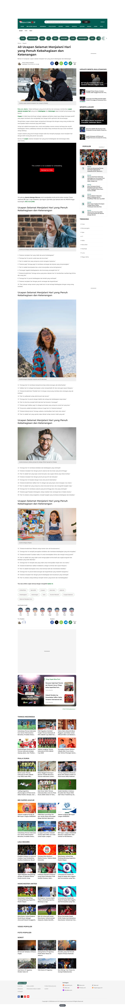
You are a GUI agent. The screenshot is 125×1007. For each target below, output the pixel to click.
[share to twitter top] (56, 63)
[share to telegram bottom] (66, 622)
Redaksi (20, 988)
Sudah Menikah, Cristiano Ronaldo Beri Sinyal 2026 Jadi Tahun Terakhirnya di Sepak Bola (66, 792)
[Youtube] (28, 996)
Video (95, 26)
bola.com (54, 1001)
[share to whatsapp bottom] (61, 622)
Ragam (89, 26)
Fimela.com (82, 987)
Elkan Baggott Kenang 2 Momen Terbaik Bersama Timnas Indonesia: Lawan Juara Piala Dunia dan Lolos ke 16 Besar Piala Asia (46, 774)
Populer (87, 146)
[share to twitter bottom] (56, 622)
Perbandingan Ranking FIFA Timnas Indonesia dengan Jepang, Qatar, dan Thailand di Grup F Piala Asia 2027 (26, 751)
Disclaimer (30, 986)
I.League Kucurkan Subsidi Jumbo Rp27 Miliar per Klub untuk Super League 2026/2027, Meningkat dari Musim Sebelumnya (46, 834)
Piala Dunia (52, 26)
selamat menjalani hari (24, 111)
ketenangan (51, 111)
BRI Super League (32, 26)
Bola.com (81, 985)
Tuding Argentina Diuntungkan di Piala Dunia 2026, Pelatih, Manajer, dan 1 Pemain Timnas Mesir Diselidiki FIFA (26, 792)
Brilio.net (67, 987)
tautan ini (50, 584)
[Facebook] (19, 997)
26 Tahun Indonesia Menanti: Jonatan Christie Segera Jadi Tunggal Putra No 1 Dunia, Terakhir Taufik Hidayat (92, 84)
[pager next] (106, 38)
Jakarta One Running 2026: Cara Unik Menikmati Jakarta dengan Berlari (95, 213)
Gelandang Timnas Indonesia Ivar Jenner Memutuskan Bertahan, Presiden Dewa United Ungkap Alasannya (27, 732)
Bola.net (96, 985)
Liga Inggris (23, 842)
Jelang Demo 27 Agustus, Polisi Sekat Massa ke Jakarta (46, 953)
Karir (46, 988)
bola (27, 22)
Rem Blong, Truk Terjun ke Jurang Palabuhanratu (66, 971)
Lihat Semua (101, 147)
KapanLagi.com (98, 987)
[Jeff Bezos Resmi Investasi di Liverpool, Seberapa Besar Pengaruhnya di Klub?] (93, 117)
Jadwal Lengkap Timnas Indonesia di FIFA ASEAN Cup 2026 (45, 751)
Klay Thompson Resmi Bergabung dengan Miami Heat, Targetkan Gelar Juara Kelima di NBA (95, 188)
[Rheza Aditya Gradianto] (20, 63)
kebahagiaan (41, 111)
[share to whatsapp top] (61, 63)
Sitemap (20, 991)
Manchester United (27, 884)
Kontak (20, 986)
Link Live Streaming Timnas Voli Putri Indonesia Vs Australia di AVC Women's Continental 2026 (95, 170)
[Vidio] (25, 997)
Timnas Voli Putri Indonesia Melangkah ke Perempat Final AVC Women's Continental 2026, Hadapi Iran (96, 179)
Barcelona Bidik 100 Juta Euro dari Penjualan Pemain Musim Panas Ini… (96, 129)
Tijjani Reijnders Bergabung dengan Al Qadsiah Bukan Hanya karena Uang (26, 876)
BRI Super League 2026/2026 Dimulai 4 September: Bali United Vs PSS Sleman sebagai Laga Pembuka (67, 834)
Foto (101, 26)
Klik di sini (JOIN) (30, 201)
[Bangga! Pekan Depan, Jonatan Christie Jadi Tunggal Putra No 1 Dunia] (82, 92)
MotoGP (82, 26)
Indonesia (43, 26)
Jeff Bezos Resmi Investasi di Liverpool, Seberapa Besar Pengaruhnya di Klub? (92, 121)
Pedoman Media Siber (34, 988)
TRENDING (84, 219)
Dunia (67, 26)
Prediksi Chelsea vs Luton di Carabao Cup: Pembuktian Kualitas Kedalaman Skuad (27, 858)
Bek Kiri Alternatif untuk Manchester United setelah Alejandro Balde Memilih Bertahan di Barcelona (46, 918)
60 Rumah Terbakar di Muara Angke (27, 952)
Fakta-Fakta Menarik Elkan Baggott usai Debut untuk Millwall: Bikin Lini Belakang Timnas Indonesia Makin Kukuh (67, 732)
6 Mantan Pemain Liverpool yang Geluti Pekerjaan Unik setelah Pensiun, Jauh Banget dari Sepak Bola (46, 876)
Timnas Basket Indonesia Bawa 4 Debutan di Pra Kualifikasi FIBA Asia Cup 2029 (96, 197)
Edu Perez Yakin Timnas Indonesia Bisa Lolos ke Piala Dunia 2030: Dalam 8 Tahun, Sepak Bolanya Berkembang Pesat (47, 792)
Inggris (60, 26)
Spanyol (74, 26)
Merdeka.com (68, 990)
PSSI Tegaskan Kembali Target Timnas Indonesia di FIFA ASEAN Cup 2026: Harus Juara (47, 732)
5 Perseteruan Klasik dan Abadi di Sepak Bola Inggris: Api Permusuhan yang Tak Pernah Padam (67, 876)
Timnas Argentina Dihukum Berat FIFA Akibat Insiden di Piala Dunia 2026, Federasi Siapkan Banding (66, 774)
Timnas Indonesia (26, 717)
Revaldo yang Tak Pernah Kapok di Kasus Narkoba (66, 952)
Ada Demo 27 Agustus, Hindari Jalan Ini (25, 971)
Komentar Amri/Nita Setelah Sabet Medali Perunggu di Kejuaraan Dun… (96, 99)
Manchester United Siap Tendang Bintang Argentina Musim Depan (66, 858)
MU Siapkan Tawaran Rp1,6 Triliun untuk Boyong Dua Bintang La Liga (46, 899)
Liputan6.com (68, 985)
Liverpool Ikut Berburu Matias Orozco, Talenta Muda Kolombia (47, 858)
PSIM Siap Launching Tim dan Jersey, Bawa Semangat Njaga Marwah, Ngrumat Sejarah (46, 816)
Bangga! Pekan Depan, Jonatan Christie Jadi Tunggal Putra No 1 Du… (96, 91)
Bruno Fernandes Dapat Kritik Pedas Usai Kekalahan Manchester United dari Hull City (67, 918)
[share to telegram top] (66, 63)
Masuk (103, 22)
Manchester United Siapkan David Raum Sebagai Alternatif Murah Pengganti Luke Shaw (26, 918)
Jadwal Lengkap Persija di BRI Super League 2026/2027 (27, 815)
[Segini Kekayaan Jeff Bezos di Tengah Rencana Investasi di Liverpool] (82, 137)
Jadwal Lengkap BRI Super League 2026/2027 (66, 815)
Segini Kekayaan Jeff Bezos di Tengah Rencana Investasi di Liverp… (96, 137)
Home (22, 26)
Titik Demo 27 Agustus (45, 970)
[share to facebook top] (52, 63)
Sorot (21, 938)
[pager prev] (18, 38)
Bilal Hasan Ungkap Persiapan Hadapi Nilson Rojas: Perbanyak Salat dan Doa (95, 205)
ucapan (26, 139)
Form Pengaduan (50, 986)
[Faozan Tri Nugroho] (24, 622)
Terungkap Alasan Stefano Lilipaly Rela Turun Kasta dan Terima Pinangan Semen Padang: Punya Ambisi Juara (67, 751)
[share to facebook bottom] (52, 622)
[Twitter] (22, 997)
